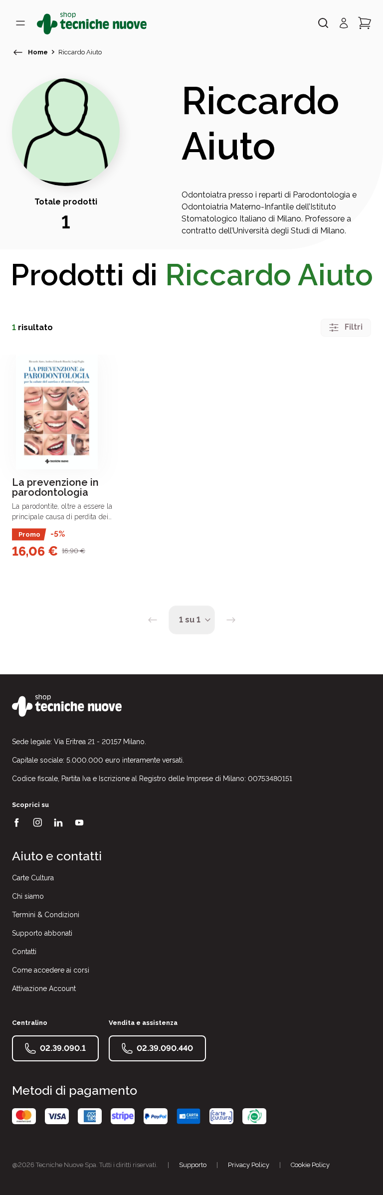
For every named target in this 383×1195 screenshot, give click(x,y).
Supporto (192, 1165)
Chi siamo (28, 896)
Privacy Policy (248, 1165)
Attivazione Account (44, 989)
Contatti (24, 952)
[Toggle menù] (20, 22)
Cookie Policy (310, 1165)
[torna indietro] (18, 52)
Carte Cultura (33, 878)
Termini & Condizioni (45, 915)
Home (38, 52)
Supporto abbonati (42, 933)
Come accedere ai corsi (50, 970)
